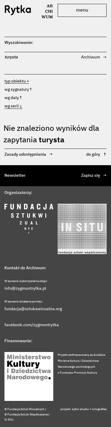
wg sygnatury (18, 89)
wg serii (13, 106)
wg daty (13, 98)
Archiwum (94, 57)
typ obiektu (15, 81)
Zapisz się (94, 175)
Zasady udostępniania (28, 154)
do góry (96, 154)
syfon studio (80, 409)
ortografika (99, 409)
